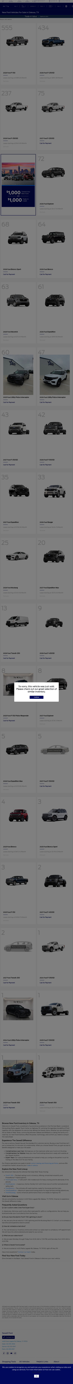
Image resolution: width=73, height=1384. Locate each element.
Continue (36, 697)
